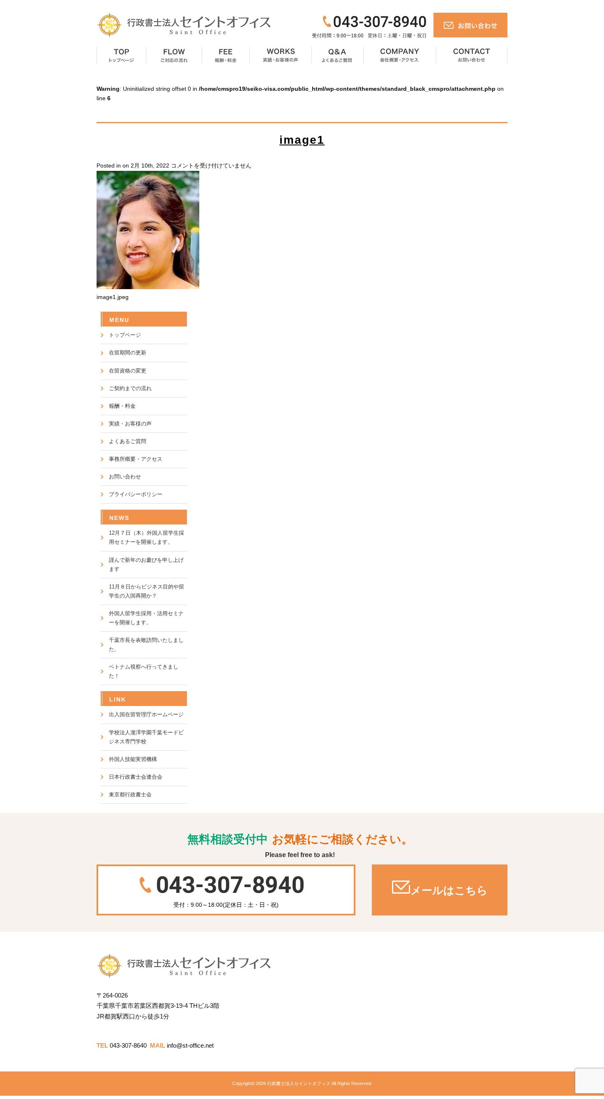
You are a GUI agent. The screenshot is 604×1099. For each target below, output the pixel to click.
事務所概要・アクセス (135, 459)
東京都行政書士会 (130, 794)
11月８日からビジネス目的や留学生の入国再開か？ (146, 591)
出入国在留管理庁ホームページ (146, 714)
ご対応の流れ (174, 55)
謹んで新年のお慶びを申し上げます (146, 564)
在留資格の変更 (127, 371)
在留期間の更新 (127, 352)
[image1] (148, 287)
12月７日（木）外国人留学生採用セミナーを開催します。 (146, 537)
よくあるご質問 (338, 55)
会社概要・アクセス (400, 55)
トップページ (121, 55)
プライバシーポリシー (135, 494)
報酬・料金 (226, 55)
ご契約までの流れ (130, 388)
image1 (302, 139)
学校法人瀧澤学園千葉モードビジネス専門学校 (146, 737)
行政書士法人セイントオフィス (298, 1083)
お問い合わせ (471, 55)
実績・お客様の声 (281, 55)
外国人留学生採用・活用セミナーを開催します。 (146, 617)
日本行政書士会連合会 (135, 777)
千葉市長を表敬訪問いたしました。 (146, 644)
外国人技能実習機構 (133, 759)
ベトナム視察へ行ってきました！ (143, 671)
